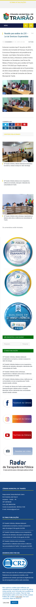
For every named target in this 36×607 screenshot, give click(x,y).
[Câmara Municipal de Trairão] (18, 16)
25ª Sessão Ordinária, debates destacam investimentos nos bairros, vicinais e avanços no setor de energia (16, 359)
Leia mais (19, 597)
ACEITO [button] (14, 602)
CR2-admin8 (8, 42)
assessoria (15, 575)
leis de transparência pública (10, 580)
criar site (14, 572)
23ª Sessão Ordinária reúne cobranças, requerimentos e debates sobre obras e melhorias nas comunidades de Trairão (18, 218)
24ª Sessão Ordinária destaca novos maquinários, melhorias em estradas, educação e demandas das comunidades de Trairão (18, 4)
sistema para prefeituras (26, 572)
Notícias (31, 42)
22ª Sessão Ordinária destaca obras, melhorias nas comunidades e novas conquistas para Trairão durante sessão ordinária (17, 381)
